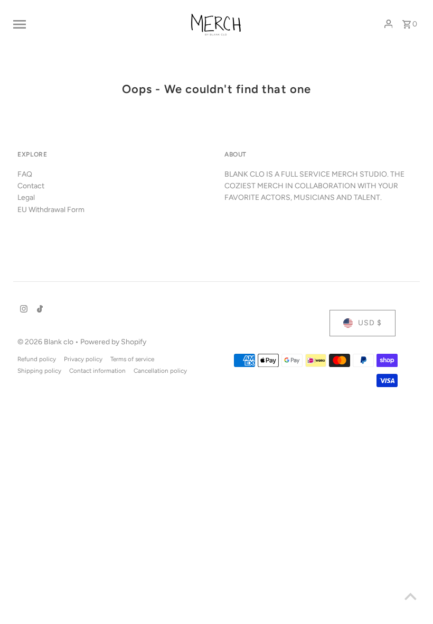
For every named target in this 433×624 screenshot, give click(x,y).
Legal (26, 197)
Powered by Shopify (113, 341)
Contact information (97, 370)
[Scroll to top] (410, 596)
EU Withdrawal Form (50, 209)
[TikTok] (38, 309)
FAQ (24, 174)
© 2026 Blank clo (46, 341)
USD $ (370, 322)
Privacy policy (83, 359)
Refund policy (36, 359)
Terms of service (132, 359)
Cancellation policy (160, 370)
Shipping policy (39, 370)
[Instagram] (22, 309)
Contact (30, 185)
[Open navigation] (91, 24)
